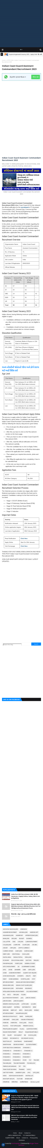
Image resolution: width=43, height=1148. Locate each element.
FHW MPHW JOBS (8, 963)
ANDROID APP (34, 932)
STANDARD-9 (16, 1060)
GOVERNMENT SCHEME (28, 966)
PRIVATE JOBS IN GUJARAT (10, 1029)
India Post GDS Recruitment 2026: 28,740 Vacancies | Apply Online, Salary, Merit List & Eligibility (25, 896)
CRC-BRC (34, 945)
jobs (22, 998)
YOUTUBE (19, 1079)
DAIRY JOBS (19, 951)
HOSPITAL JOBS (25, 979)
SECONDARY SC (14, 1038)
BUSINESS (29, 938)
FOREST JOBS (18, 963)
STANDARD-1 (26, 1047)
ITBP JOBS (16, 994)
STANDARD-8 (6, 1060)
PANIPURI (5, 1023)
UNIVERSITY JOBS (20, 1072)
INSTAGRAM (19, 988)
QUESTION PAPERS (32, 1029)
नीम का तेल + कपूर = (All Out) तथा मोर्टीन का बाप (23, 914)
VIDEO (4, 1076)
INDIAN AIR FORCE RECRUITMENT (25, 982)
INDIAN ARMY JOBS (8, 985)
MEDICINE (5, 1010)
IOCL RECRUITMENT (31, 991)
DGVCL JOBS (25, 954)
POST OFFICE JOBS (15, 1026)
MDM (34, 1007)
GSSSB (4, 973)
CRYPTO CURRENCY (23, 948)
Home (4, 60)
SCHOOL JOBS (32, 1035)
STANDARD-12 (28, 1051)
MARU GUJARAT (7, 1007)
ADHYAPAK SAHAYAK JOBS (10, 929)
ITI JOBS (23, 994)
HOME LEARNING (13, 979)
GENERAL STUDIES (30, 963)
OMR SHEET (6, 1019)
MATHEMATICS (26, 1007)
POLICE (31, 1023)
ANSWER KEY (19, 935)
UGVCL (29, 1069)
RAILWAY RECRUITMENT (9, 1032)
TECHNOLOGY (31, 1063)
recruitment (24, 207)
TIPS (24, 1066)
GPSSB (10, 970)
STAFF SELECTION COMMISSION (11, 1047)
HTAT (33, 979)
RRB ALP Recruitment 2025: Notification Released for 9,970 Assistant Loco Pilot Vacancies (24, 1117)
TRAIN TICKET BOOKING (9, 1069)
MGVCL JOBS (28, 1010)
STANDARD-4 (26, 1054)
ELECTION (28, 960)
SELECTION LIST (7, 1041)
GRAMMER (17, 970)
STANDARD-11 (18, 1051)
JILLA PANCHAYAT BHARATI (10, 998)
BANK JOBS (6, 938)
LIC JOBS (33, 1004)
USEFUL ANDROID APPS (14, 1135)
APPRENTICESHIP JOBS (31, 935)
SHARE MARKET (28, 1041)
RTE (4, 1035)
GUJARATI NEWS (9, 1138)
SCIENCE (5, 1038)
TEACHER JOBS (7, 1063)
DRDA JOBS (28, 957)
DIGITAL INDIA (7, 957)
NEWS (21, 1016)
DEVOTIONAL (16, 954)
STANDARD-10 (7, 1051)
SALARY (10, 1035)
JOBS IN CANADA (30, 998)
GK (18, 966)
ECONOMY (6, 960)
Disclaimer (22, 1140)
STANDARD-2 (6, 1054)
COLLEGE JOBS (7, 945)
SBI (25, 1035)
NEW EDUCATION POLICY (10, 1016)
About (20, 1133)
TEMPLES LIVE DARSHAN (9, 1066)
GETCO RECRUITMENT (9, 966)
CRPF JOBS (13, 948)
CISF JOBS (20, 941)
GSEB (24, 970)
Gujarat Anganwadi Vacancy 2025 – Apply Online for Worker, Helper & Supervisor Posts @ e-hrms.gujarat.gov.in (24, 1097)
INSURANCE (28, 988)
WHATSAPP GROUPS (8, 1079)
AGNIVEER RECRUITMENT (10, 932)
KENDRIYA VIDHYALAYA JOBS (11, 1004)
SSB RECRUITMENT (18, 1044)
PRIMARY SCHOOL (28, 1026)
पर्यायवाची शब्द (6, 1082)
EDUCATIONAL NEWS (17, 960)
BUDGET (21, 938)
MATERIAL (17, 1007)
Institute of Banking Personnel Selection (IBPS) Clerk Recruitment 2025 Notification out (25, 1107)
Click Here (24, 538)
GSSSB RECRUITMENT (15, 973)
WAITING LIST (29, 1076)
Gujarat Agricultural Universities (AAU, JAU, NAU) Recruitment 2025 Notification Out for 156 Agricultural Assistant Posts (25, 906)
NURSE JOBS (28, 1016)
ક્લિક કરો (35, 77)
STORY (24, 1060)
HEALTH (28, 976)
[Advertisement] (21, 23)
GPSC (4, 970)
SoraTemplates (15, 1143)
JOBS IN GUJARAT (18, 1001)
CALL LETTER (6, 941)
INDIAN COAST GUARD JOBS (24, 985)
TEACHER (36, 1060)
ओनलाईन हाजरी (28, 1079)
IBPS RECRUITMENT (8, 982)
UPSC (29, 1072)
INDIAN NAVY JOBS (8, 988)
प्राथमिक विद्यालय (24, 1082)
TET (20, 1066)
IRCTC (9, 994)
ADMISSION (23, 929)
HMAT (4, 979)
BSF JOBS (14, 938)
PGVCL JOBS (23, 1023)
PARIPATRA (14, 1023)
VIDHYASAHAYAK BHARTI (16, 1076)
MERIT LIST (14, 1010)
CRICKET (5, 948)
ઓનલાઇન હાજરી (34, 1082)
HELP (34, 976)
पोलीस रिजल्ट (15, 1082)
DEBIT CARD (6, 954)
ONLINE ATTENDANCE (27, 1019)
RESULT (21, 1032)
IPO (4, 994)
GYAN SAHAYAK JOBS (9, 976)
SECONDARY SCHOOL (27, 1038)
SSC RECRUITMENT (31, 1044)
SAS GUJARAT (18, 1035)
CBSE (13, 941)
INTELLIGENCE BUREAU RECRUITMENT (13, 991)
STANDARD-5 (6, 1057)
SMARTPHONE (7, 1044)
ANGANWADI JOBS (8, 935)
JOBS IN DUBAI (7, 1001)
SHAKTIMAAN (18, 1041)
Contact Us (27, 1133)
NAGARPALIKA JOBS (21, 1013)
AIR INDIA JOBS (23, 932)
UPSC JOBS (36, 1072)
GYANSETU (20, 976)
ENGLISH (36, 960)
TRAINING (21, 1069)
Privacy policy (34, 1138)
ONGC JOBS (15, 1019)
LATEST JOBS (10, 60)
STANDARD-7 (26, 1057)
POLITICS (5, 1026)
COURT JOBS (26, 945)
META (20, 1010)
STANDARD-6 (16, 1057)
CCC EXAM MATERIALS (29, 1135)
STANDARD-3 (16, 1054)
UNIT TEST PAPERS (8, 1072)
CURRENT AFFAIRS (8, 951)
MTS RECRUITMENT (8, 1013)
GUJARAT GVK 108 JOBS (29, 973)
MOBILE (36, 1010)
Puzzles (22, 1029)
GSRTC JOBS (31, 970)
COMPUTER (17, 945)
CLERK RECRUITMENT (31, 941)
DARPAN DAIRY (28, 951)
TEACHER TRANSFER (19, 1063)
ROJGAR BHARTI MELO (31, 1032)
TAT (30, 1060)
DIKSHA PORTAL (18, 957)
